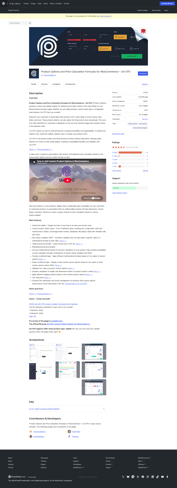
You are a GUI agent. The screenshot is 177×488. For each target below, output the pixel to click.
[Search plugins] (30, 23)
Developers (77, 464)
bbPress (142, 464)
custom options (132, 124)
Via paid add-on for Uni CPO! (76, 284)
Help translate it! (106, 16)
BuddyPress (143, 467)
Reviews (44, 84)
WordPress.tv (78, 467)
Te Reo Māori (32, 477)
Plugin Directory (13, 10)
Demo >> (32, 149)
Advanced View (118, 134)
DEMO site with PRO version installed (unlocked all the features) (53, 304)
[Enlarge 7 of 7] (104, 382)
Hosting (10, 464)
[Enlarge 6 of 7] (104, 364)
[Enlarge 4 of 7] (77, 364)
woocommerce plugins (140, 128)
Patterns (44, 467)
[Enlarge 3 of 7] (77, 346)
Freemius (75, 436)
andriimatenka (38, 436)
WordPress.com (144, 458)
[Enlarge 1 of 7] (51, 346)
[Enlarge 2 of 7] (51, 366)
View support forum (119, 193)
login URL (32, 316)
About (10, 458)
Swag (108, 467)
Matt (140, 461)
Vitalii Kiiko (76, 432)
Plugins (43, 464)
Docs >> (63, 241)
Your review (116, 170)
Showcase (44, 458)
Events (108, 461)
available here (57, 321)
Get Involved (110, 458)
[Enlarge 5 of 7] (104, 346)
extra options (143, 124)
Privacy (10, 467)
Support (145, 84)
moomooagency (50, 75)
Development (70, 84)
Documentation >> (45, 149)
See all (145, 170)
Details (33, 84)
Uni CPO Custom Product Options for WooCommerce (68, 324)
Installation (56, 84)
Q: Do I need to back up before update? (44, 409)
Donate (109, 464)
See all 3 (145, 119)
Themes (43, 461)
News (10, 461)
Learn (75, 458)
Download (143, 73)
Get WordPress (167, 3)
